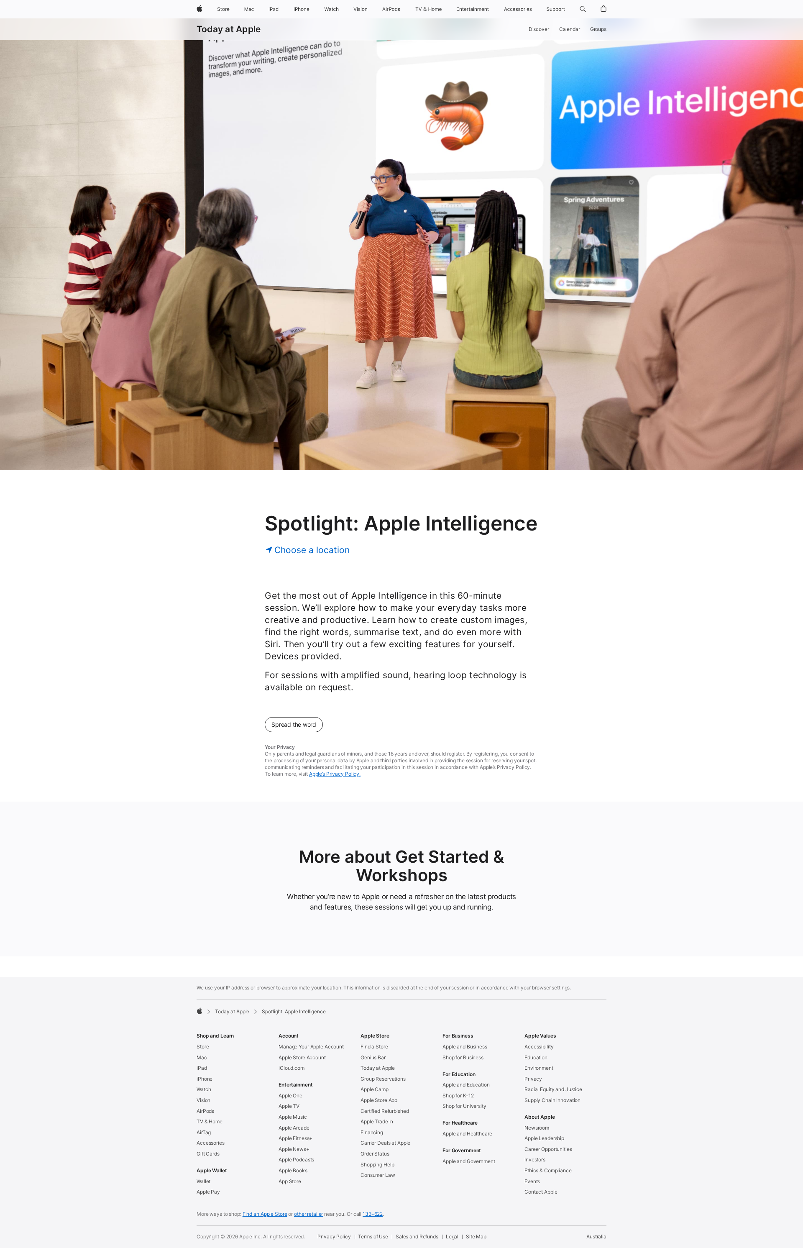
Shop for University (464, 1106)
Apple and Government (468, 1161)
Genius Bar (373, 1057)
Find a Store (374, 1046)
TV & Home (209, 1121)
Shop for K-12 (457, 1095)
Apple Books (293, 1170)
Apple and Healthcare (467, 1133)
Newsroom (536, 1128)
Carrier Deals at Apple (385, 1143)
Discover (539, 29)
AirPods (205, 1111)
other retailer (308, 1214)
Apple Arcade (294, 1128)
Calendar (569, 29)
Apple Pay (208, 1192)
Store (203, 1046)
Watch (204, 1089)
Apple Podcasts (296, 1159)
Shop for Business (462, 1057)
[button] (582, 9)
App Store (290, 1181)
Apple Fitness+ (295, 1138)
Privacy (533, 1079)
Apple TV (289, 1106)
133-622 (373, 1214)
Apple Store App (379, 1100)
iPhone (204, 1079)
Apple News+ (294, 1149)
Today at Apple (229, 29)
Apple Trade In (377, 1121)
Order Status (375, 1154)
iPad (202, 1068)
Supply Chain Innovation (552, 1100)
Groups (598, 29)
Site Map (476, 1236)
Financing (372, 1132)
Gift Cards (208, 1154)
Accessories (211, 1143)
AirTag (204, 1132)
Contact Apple (540, 1192)
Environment (538, 1068)
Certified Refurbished (385, 1111)
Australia (596, 1236)
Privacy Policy (333, 1236)
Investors (534, 1159)
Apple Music (293, 1117)
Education (535, 1057)
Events (532, 1181)
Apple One (290, 1095)
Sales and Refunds (417, 1236)
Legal (452, 1236)
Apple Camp (375, 1089)
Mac (202, 1057)
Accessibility (538, 1046)
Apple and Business (464, 1046)
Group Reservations (383, 1079)
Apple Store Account (302, 1057)
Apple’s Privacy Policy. (335, 774)
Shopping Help (377, 1164)
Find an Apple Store (265, 1214)
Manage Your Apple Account (311, 1046)
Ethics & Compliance (548, 1170)
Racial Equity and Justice (553, 1089)
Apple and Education (466, 1084)
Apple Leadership (544, 1138)
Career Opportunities (548, 1149)
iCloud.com (291, 1068)
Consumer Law (378, 1175)
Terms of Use (373, 1236)
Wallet (203, 1181)
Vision (203, 1100)
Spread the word (293, 724)
